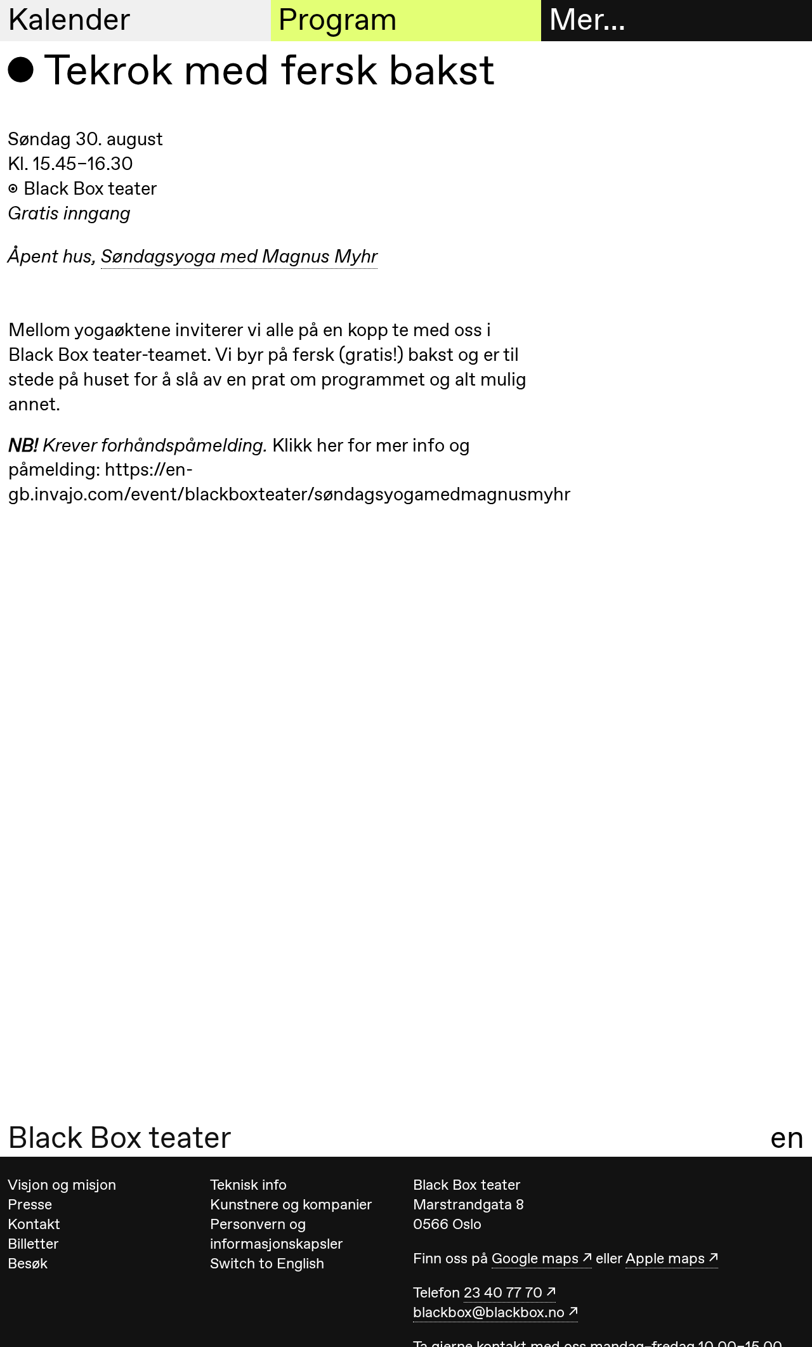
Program (337, 19)
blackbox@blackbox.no (489, 1312)
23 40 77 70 (503, 1292)
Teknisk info (248, 1184)
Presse (30, 1204)
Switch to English (267, 1263)
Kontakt (34, 1223)
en (787, 1137)
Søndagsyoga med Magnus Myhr (239, 256)
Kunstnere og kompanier (291, 1204)
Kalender (69, 19)
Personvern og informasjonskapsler (276, 1233)
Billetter (33, 1243)
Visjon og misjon (62, 1184)
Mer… (587, 19)
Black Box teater (120, 1137)
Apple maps (665, 1258)
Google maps (535, 1258)
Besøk (28, 1263)
